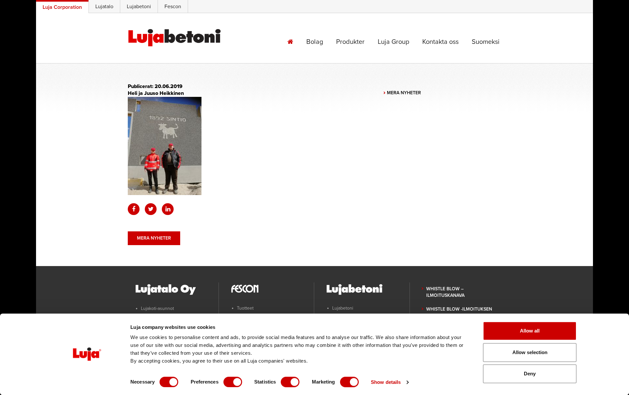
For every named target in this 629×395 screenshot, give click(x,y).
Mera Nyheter (154, 238)
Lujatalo (104, 6)
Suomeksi (486, 42)
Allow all (530, 330)
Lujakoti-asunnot (157, 308)
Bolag (314, 42)
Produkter (350, 42)
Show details (386, 382)
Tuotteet (245, 308)
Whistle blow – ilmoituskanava (445, 292)
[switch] (232, 382)
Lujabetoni (139, 6)
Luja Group (393, 42)
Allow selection (529, 352)
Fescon (172, 6)
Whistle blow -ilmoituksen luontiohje (459, 312)
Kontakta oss (440, 42)
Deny (530, 373)
